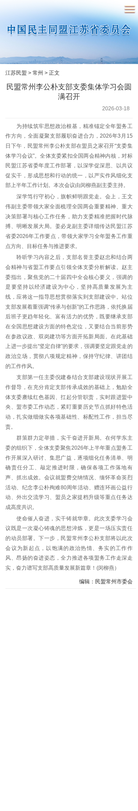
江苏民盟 (16, 73)
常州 (37, 73)
